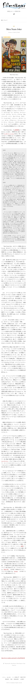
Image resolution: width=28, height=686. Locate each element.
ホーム (4, 677)
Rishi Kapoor (20, 663)
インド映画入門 (15, 677)
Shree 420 (6, 569)
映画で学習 (22, 677)
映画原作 (7, 679)
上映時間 (16, 130)
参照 (22, 546)
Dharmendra (7, 663)
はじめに (9, 677)
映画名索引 (16, 679)
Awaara (16, 571)
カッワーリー (4, 461)
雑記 (11, 679)
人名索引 (22, 679)
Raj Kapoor (13, 663)
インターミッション (9, 133)
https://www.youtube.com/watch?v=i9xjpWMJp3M (13, 658)
